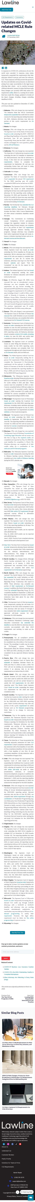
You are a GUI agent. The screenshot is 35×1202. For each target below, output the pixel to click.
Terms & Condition (22, 1196)
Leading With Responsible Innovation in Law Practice (28, 999)
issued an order (9, 134)
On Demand (20, 201)
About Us (5, 1147)
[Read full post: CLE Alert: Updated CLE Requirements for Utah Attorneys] (17, 1094)
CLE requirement (28, 179)
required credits (26, 437)
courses (14, 426)
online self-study (13, 769)
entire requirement (22, 611)
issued (30, 602)
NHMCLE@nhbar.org (12, 499)
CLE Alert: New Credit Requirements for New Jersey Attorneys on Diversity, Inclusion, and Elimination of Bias (17, 1044)
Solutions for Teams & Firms (11, 1163)
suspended (11, 179)
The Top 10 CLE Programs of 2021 (7, 998)
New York (7, 545)
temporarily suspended (11, 114)
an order (31, 153)
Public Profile (6, 1159)
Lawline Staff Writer (13, 35)
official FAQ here (14, 145)
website (13, 263)
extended (14, 590)
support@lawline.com (19, 1181)
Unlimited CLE (6, 1151)
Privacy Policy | (12, 1196)
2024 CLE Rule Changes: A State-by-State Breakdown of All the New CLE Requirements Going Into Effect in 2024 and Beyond (17, 1077)
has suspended (9, 577)
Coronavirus (19, 17)
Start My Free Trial (17, 932)
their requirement (17, 586)
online (11, 92)
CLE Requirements (7, 17)
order (12, 454)
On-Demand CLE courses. (22, 320)
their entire (14, 511)
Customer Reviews (8, 1155)
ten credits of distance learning (24, 458)
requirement (30, 227)
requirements (8, 162)
